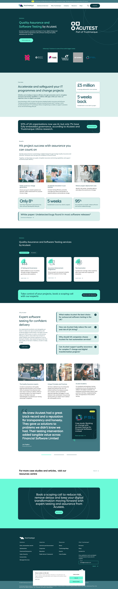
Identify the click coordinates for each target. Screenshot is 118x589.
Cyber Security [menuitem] (24, 554)
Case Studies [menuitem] (62, 554)
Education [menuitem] (42, 551)
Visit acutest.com (26, 40)
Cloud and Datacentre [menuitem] (26, 551)
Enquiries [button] (95, 5)
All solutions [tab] (33, 252)
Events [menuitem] (61, 551)
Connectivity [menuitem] (23, 557)
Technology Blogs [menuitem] (64, 548)
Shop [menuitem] (81, 5)
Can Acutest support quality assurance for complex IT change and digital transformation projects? (75, 349)
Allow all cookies (76, 581)
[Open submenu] (48, 6)
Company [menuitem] (66, 5)
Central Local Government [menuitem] (46, 545)
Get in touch (59, 512)
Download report (92, 126)
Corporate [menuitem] (42, 548)
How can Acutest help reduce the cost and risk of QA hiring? (75, 328)
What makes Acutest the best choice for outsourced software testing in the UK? (75, 317)
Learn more (24, 346)
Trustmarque (26, 6)
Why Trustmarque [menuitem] (56, 5)
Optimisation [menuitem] (23, 548)
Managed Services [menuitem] (25, 560)
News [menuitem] (60, 545)
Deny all (76, 578)
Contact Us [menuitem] (82, 551)
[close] (82, 570)
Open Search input (88, 5)
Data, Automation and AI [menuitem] (26, 545)
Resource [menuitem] (74, 5)
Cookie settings (76, 574)
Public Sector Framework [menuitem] (46, 554)
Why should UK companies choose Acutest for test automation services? (75, 338)
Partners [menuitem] (81, 545)
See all (95, 470)
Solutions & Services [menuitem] (42, 5)
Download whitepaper (26, 217)
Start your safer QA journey (89, 295)
